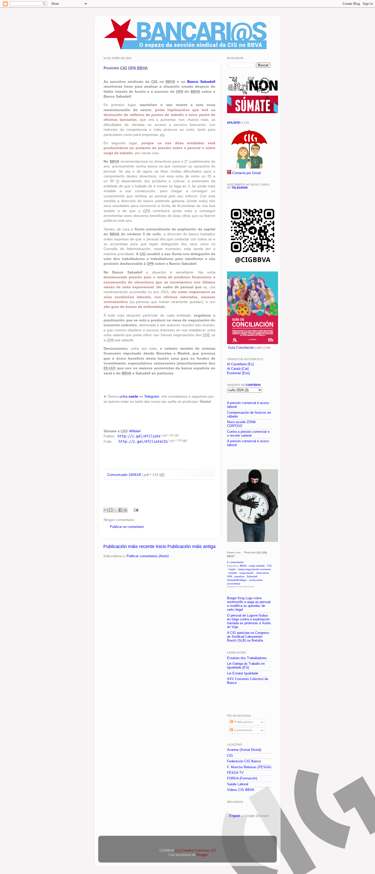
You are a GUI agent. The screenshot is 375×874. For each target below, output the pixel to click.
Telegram (151, 396)
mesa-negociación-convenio (254, 569)
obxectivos (262, 572)
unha (128, 396)
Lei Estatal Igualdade (242, 673)
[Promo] (227, 457)
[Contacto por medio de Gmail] (229, 173)
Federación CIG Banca (244, 761)
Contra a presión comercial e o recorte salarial (248, 433)
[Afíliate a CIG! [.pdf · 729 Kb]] (248, 167)
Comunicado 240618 (124, 475)
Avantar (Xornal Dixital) (244, 750)
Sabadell (252, 576)
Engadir (234, 816)
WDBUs (249, 807)
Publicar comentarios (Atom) (148, 556)
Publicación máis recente (128, 546)
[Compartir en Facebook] (120, 510)
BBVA (243, 565)
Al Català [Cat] (238, 369)
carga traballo (257, 565)
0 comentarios (235, 562)
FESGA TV (235, 773)
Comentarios (243, 730)
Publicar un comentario (127, 527)
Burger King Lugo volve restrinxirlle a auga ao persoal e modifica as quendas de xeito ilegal (248, 603)
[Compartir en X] (115, 510)
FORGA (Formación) (242, 778)
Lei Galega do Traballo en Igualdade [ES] (246, 665)
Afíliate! (135, 431)
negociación (247, 572)
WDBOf (234, 807)
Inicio (161, 546)
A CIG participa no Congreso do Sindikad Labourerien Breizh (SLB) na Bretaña (248, 636)
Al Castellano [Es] (240, 364)
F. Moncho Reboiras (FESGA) (249, 767)
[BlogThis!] (110, 510)
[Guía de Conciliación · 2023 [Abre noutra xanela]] (252, 343)
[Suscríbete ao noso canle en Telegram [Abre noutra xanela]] (252, 264)
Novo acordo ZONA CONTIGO (241, 424)
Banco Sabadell (201, 82)
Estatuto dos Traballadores (247, 658)
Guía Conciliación (241, 347)
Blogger (201, 855)
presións (239, 576)
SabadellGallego (237, 580)
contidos (253, 384)
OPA (229, 576)
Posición (126, 68)
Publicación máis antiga (191, 546)
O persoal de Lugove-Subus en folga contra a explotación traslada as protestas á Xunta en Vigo (249, 621)
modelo (233, 572)
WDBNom (236, 811)
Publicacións (243, 722)
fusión (232, 569)
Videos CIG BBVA (240, 790)
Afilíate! (234, 122)
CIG (269, 565)
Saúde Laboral (237, 784)
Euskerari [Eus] (238, 373)
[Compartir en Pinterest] (125, 510)
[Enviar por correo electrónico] (105, 510)
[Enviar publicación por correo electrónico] (135, 510)
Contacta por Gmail (246, 173)
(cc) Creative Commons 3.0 (195, 850)
